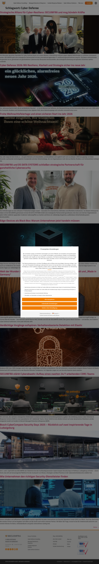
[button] (49, 308)
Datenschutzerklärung (58, 268)
